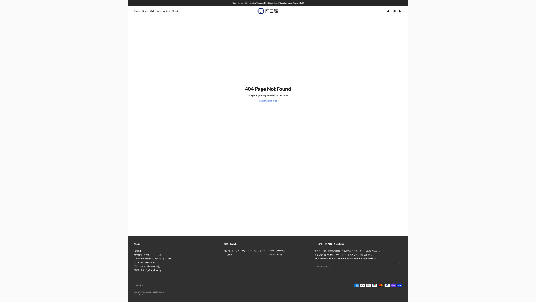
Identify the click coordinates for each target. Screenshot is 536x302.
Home (137, 11)
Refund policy (275, 254)
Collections (155, 11)
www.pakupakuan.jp (150, 266)
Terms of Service (277, 250)
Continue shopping (268, 101)
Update (175, 11)
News (145, 11)
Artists (166, 11)
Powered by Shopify (140, 295)
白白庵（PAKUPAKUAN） (155, 292)
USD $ (138, 286)
